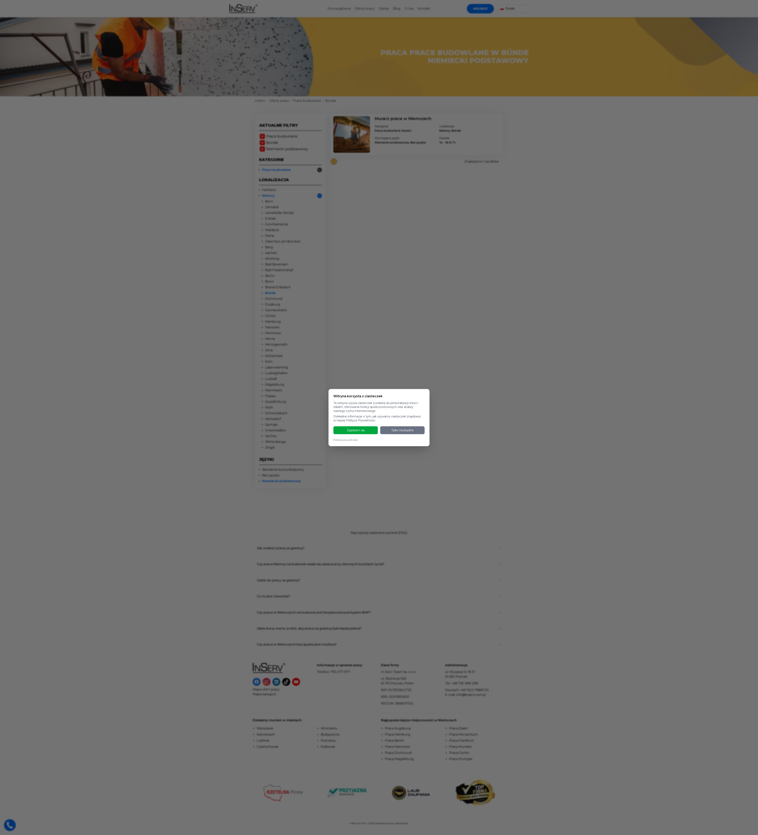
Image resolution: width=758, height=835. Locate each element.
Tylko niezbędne (402, 430)
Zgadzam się (356, 430)
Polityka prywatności (345, 439)
